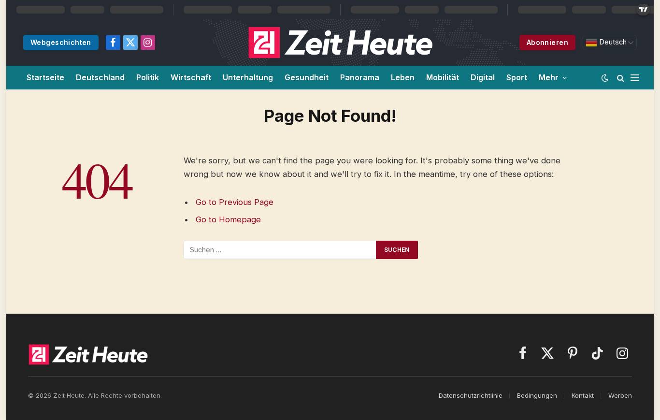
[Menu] (635, 77)
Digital (483, 77)
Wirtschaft (191, 77)
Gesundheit (307, 77)
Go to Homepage (228, 219)
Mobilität (442, 77)
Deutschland (100, 77)
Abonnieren (547, 42)
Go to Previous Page (234, 202)
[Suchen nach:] (280, 250)
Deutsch (612, 42)
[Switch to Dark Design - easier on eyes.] (605, 78)
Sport (516, 77)
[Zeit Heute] (340, 42)
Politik (147, 77)
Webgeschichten (60, 42)
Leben (403, 77)
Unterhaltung (248, 77)
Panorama (359, 77)
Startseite (45, 77)
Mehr (549, 77)
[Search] (620, 77)
